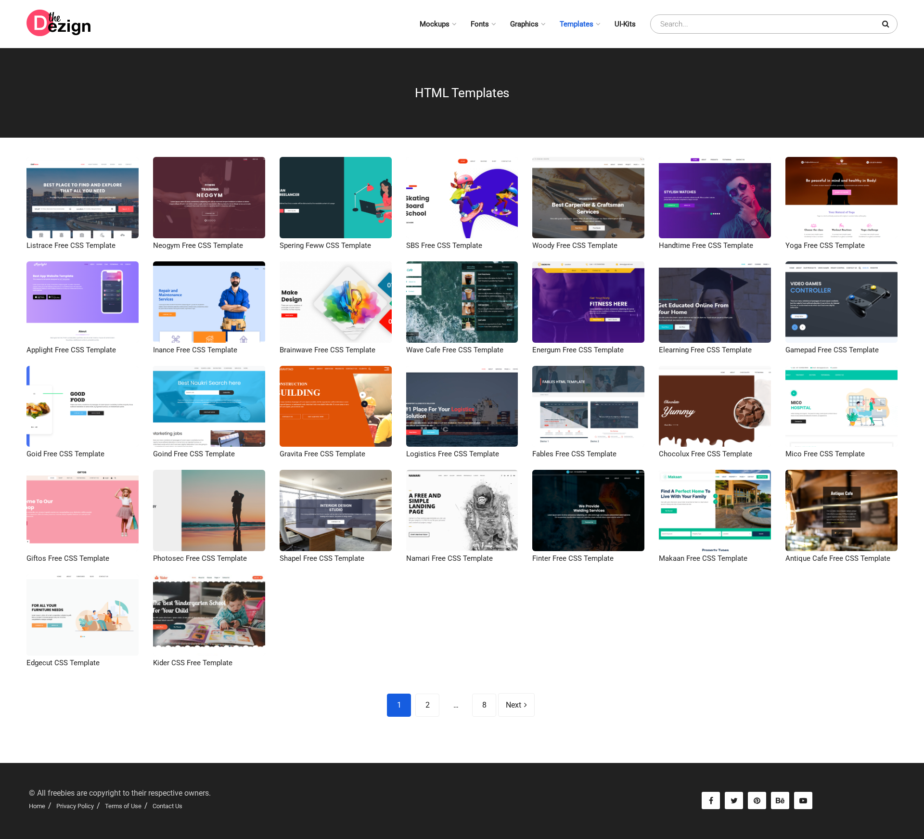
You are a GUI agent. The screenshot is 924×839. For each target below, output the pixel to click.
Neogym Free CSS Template (198, 245)
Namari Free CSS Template (449, 558)
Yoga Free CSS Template (825, 245)
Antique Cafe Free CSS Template (837, 558)
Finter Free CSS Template (573, 558)
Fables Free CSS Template (574, 454)
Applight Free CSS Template (71, 350)
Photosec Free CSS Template (200, 558)
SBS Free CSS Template (444, 245)
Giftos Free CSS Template (67, 558)
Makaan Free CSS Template (703, 558)
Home (37, 806)
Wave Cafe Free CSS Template (454, 350)
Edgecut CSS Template (63, 662)
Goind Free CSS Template (194, 454)
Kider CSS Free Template (192, 662)
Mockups (434, 24)
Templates (576, 24)
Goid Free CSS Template (65, 454)
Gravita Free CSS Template (322, 454)
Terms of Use (123, 806)
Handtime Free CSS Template (706, 245)
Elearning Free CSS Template (705, 350)
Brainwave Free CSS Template (327, 350)
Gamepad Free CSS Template (832, 350)
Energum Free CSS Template (578, 350)
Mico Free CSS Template (825, 454)
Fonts (480, 24)
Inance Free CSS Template (195, 350)
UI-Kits (625, 24)
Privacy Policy (75, 806)
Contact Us (167, 806)
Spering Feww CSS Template (325, 245)
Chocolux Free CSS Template (705, 454)
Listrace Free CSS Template (71, 245)
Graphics (524, 24)
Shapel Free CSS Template (322, 558)
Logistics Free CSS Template (452, 454)
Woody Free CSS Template (574, 245)
